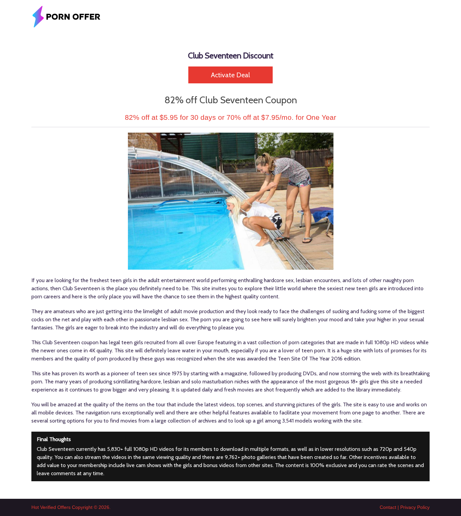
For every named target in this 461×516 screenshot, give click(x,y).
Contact (388, 507)
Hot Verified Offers (51, 507)
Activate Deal (230, 75)
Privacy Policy (415, 507)
